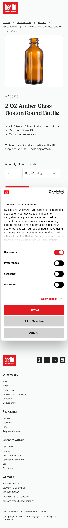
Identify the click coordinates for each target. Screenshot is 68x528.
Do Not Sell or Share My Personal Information (25, 511)
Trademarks (10, 468)
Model (7, 385)
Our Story (7, 398)
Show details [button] (49, 299)
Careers (8, 451)
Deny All (34, 332)
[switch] (59, 263)
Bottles (7, 418)
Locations (9, 446)
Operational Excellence (14, 394)
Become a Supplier (12, 455)
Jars (7, 427)
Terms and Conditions (13, 459)
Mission (7, 381)
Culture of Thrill (10, 403)
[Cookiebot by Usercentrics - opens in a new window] (49, 192)
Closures (8, 422)
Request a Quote (11, 431)
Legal (7, 464)
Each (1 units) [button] (33, 173)
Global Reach (9, 390)
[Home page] (9, 360)
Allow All (34, 309)
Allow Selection (34, 321)
